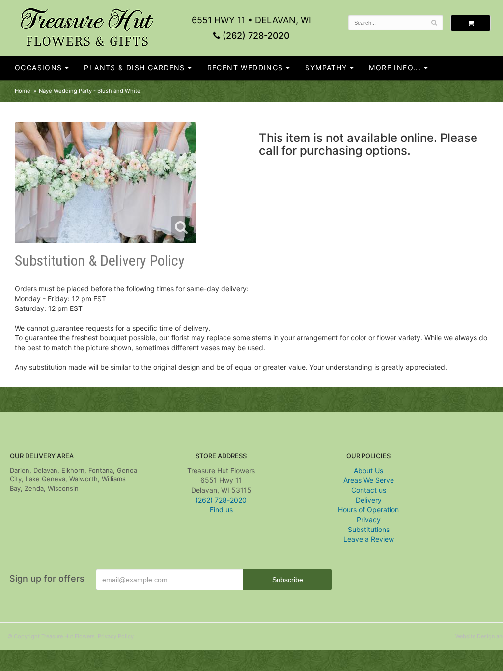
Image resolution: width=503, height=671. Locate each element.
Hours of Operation (368, 509)
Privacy (369, 519)
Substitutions (369, 529)
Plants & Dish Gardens (134, 67)
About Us (368, 470)
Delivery (369, 500)
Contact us (368, 490)
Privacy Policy (116, 636)
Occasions (38, 67)
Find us (221, 509)
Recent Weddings (245, 67)
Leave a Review (368, 539)
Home (22, 90)
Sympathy (326, 67)
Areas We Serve (368, 480)
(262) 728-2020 (255, 35)
